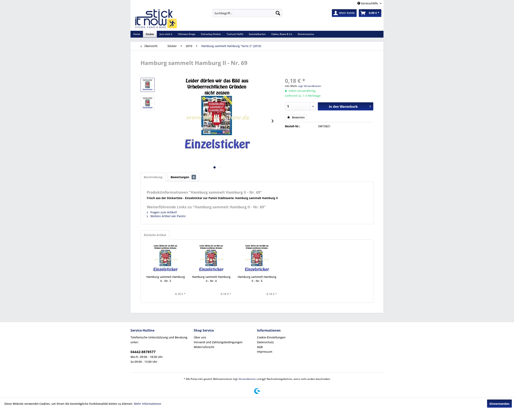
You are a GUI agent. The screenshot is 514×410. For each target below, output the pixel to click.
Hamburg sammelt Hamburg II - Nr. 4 (211, 279)
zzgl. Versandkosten (309, 86)
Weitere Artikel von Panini (168, 216)
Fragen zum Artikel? (163, 212)
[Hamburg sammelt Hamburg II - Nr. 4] (211, 259)
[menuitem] (247, 13)
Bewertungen (183, 177)
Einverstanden (499, 404)
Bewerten (298, 117)
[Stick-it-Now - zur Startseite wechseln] (156, 19)
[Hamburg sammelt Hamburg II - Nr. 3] (166, 259)
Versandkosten (247, 379)
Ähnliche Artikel (155, 235)
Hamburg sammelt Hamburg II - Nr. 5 (257, 279)
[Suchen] (278, 13)
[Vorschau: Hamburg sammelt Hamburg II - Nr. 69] (148, 85)
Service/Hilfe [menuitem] (369, 3)
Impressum (264, 351)
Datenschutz (265, 342)
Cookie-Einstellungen (271, 337)
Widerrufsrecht (204, 347)
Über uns (200, 337)
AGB (260, 347)
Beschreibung (153, 177)
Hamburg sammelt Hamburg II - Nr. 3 (165, 279)
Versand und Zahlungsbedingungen (218, 342)
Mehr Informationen (147, 404)
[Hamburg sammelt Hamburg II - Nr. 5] (257, 259)
